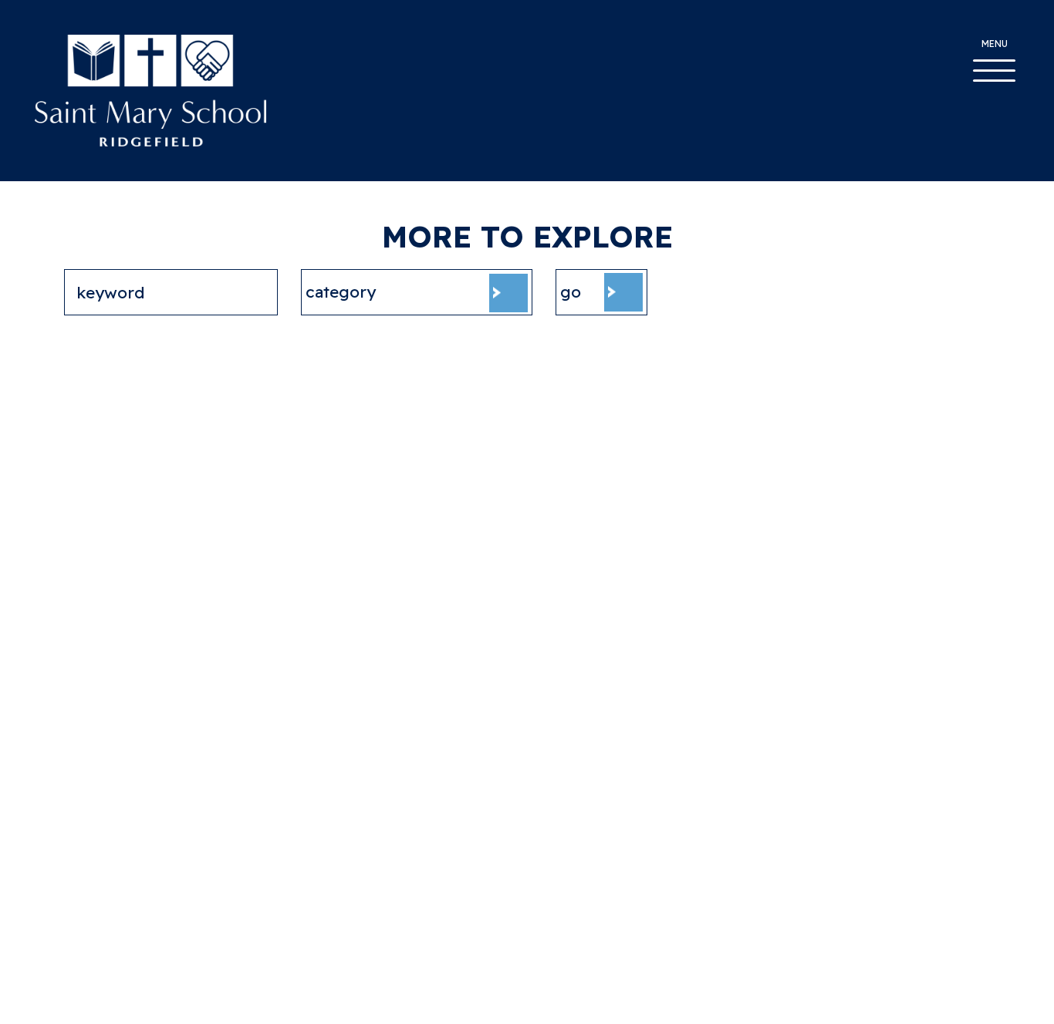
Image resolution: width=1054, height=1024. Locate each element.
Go (570, 291)
